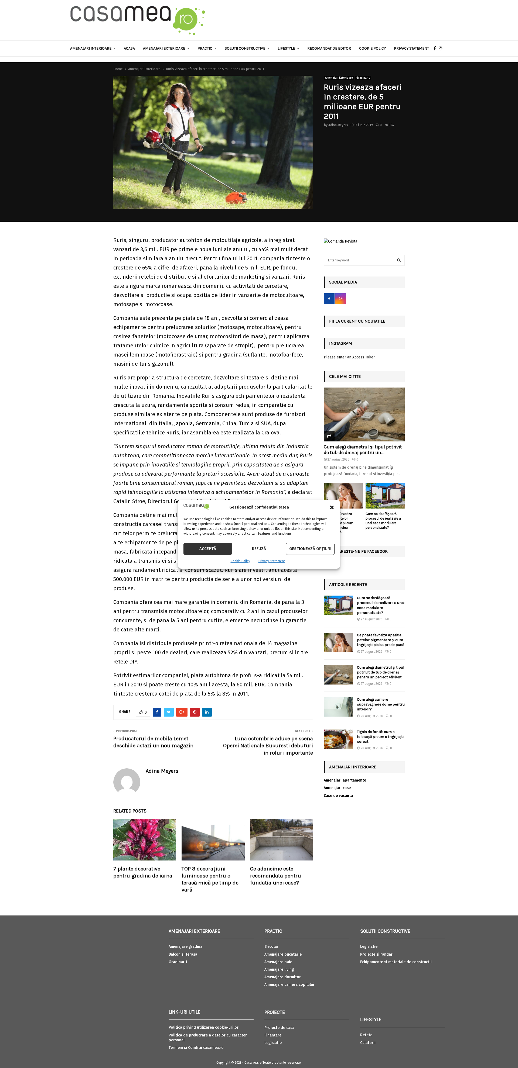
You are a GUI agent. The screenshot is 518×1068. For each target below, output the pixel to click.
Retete (366, 1035)
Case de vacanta (338, 795)
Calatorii (368, 1043)
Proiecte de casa (279, 1027)
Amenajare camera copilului (289, 984)
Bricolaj (271, 946)
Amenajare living (279, 969)
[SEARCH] (399, 260)
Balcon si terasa (183, 954)
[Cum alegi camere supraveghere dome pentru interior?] (338, 707)
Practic (204, 48)
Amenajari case (337, 788)
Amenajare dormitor (282, 977)
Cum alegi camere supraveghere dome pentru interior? (381, 704)
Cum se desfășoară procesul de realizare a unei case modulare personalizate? (383, 520)
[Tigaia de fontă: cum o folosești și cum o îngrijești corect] (338, 739)
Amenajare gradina (185, 946)
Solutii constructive (245, 48)
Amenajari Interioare (90, 48)
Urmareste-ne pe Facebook (358, 551)
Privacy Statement (271, 561)
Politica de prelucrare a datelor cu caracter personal (208, 1037)
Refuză (259, 548)
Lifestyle (286, 48)
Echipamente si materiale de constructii (396, 962)
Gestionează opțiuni (310, 548)
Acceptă (207, 548)
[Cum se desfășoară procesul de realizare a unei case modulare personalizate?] (385, 496)
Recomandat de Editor (329, 48)
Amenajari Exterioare (164, 48)
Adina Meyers (338, 125)
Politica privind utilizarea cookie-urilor (203, 1027)
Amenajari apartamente (345, 780)
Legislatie (273, 1043)
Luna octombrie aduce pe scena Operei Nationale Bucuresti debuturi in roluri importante (268, 745)
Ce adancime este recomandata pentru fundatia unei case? (275, 876)
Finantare (272, 1035)
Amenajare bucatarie (283, 954)
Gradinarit (363, 78)
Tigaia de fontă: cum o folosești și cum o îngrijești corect (380, 737)
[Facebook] (436, 48)
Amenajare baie (278, 962)
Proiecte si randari (377, 954)
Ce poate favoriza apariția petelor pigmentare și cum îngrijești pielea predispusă (380, 640)
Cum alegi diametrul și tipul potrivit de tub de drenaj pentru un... (363, 450)
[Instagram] (442, 48)
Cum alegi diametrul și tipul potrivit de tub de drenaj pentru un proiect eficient (380, 672)
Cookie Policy (240, 561)
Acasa (129, 48)
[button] (332, 507)
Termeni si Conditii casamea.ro (196, 1047)
